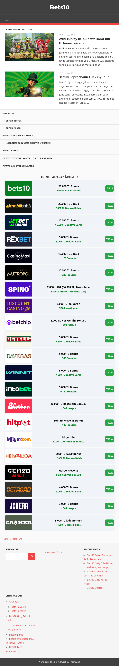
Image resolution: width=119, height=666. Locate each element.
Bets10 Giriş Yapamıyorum (18, 166)
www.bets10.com (54, 552)
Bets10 (60, 7)
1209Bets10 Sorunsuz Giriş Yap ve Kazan (28, 143)
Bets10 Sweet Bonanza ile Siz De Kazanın (27, 158)
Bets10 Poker (13, 128)
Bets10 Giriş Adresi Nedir (18, 135)
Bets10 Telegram (13, 538)
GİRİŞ (110, 188)
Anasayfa (9, 113)
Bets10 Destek (13, 121)
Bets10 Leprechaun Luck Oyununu (85, 77)
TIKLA (109, 205)
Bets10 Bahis (10, 150)
